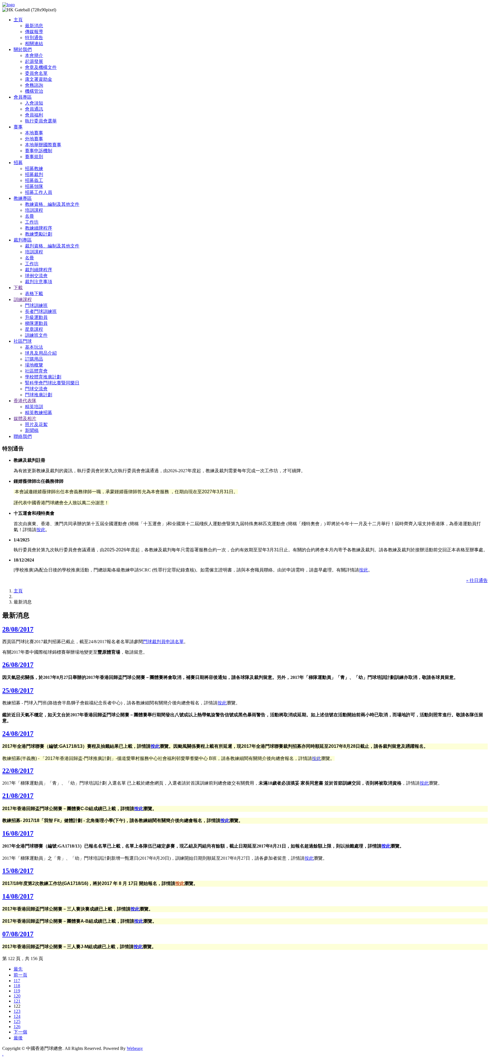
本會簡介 (34, 55)
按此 (40, 529)
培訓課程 (34, 210)
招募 (18, 162)
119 (17, 990)
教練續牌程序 (38, 228)
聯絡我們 (23, 436)
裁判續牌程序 (38, 269)
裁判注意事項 (38, 281)
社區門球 (23, 341)
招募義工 (34, 180)
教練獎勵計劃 (38, 234)
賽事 (18, 126)
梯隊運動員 (36, 323)
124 (17, 1016)
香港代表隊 (25, 400)
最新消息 (34, 25)
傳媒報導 (34, 31)
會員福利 (34, 115)
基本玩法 (34, 347)
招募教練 (34, 168)
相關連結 (34, 43)
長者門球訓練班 (41, 311)
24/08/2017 (17, 733)
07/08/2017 (17, 934)
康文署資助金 (38, 79)
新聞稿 (32, 430)
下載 (18, 287)
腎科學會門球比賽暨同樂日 (52, 382)
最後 (18, 1037)
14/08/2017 (17, 896)
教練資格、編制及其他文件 (52, 204)
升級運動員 (36, 317)
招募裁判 (34, 174)
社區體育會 (36, 370)
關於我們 (23, 49)
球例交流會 (36, 275)
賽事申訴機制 (38, 150)
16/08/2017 (17, 833)
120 (17, 996)
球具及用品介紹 (41, 353)
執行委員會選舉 (41, 120)
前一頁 (20, 975)
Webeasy (135, 1048)
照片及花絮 (36, 424)
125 (17, 1021)
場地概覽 (34, 365)
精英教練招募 (38, 412)
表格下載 (34, 293)
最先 (18, 969)
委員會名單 (36, 73)
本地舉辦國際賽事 (43, 144)
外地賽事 (34, 138)
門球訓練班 (36, 305)
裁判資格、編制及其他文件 (52, 245)
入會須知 (34, 103)
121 (17, 1001)
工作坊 (32, 222)
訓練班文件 (36, 335)
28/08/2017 (17, 629)
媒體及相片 (25, 418)
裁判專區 (23, 240)
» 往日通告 (477, 580)
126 (17, 1026)
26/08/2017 (17, 664)
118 (17, 985)
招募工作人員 (38, 192)
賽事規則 (34, 156)
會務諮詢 (34, 85)
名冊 (29, 216)
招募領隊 (34, 186)
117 (17, 980)
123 (17, 1011)
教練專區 (23, 198)
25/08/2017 (17, 690)
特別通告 (34, 37)
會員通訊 (34, 109)
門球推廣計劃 (38, 394)
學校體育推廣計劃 (43, 376)
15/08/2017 (17, 870)
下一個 (20, 1032)
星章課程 (34, 329)
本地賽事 (34, 132)
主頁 (18, 19)
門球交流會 (36, 388)
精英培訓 (34, 406)
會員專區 (23, 97)
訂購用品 (34, 359)
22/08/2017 (17, 770)
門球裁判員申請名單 (163, 641)
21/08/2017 (17, 795)
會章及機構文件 (41, 67)
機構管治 (34, 91)
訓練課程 (23, 299)
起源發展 (34, 61)
